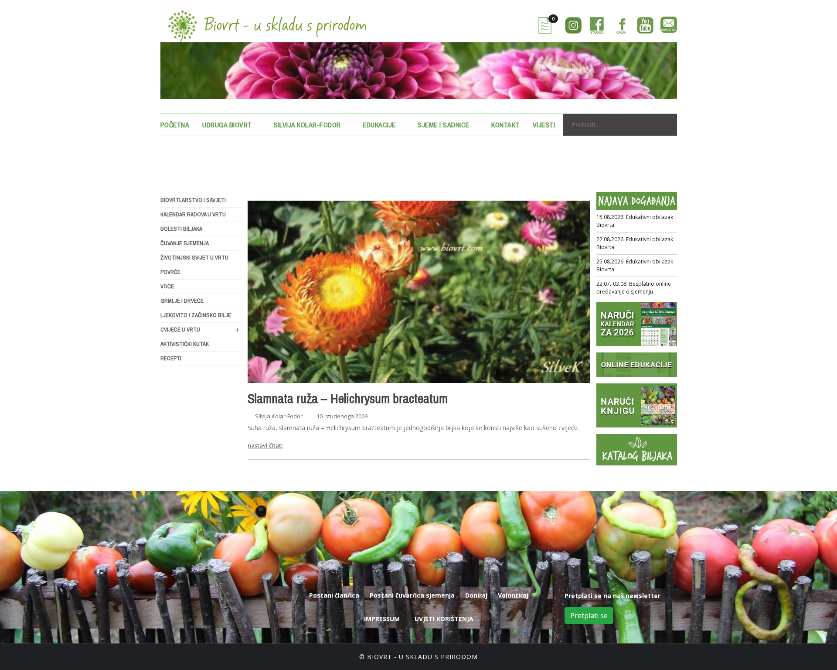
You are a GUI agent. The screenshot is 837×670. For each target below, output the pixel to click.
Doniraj (476, 595)
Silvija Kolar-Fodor (307, 125)
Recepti (170, 358)
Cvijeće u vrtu (199, 329)
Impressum (382, 619)
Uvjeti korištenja (444, 619)
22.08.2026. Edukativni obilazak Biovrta (634, 243)
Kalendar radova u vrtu (193, 214)
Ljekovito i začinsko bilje (195, 315)
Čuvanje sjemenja (184, 243)
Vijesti (544, 125)
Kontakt (505, 125)
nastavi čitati (265, 445)
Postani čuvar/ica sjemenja (412, 595)
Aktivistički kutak (184, 344)
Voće (167, 286)
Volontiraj (513, 595)
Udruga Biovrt (227, 125)
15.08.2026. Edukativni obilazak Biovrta (634, 221)
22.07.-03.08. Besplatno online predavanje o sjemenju (633, 287)
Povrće (170, 272)
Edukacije (379, 125)
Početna (175, 125)
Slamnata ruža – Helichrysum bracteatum (348, 398)
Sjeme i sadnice (444, 125)
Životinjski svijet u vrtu (194, 257)
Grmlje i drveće (182, 300)
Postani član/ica (334, 595)
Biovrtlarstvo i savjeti (193, 200)
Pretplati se (589, 615)
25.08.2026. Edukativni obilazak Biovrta (634, 265)
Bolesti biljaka (181, 228)
